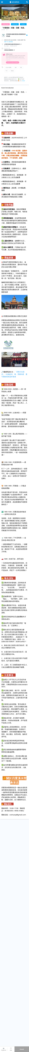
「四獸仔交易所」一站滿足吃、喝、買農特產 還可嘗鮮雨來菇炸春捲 (14, 374)
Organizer (3, 1050)
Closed (22, 1049)
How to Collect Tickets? (12, 62)
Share (25, 5)
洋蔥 (21, 67)
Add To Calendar (8, 41)
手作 (6, 70)
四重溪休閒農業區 (8, 50)
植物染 (12, 70)
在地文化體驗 (8, 67)
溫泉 (16, 67)
